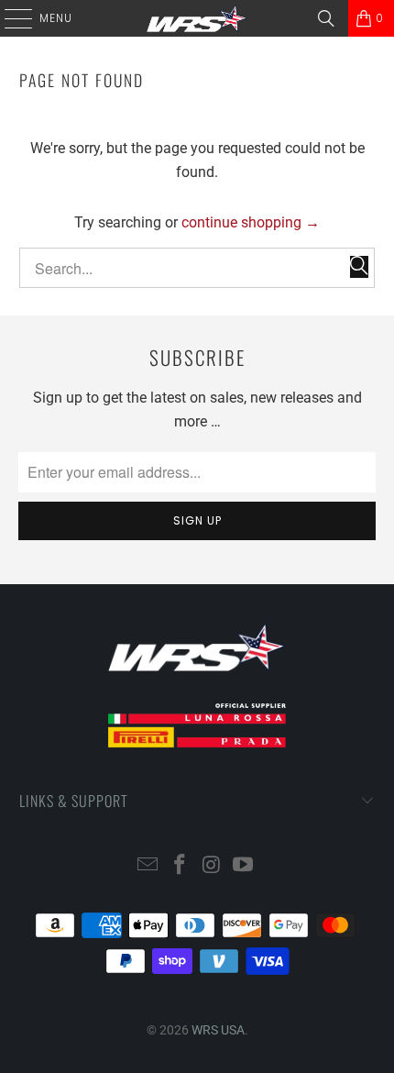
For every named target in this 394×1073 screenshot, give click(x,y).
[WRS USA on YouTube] (243, 866)
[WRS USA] (197, 18)
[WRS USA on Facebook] (180, 866)
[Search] (326, 18)
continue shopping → (250, 222)
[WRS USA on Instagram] (212, 866)
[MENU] (9, 18)
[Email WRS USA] (148, 866)
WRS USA (218, 1030)
